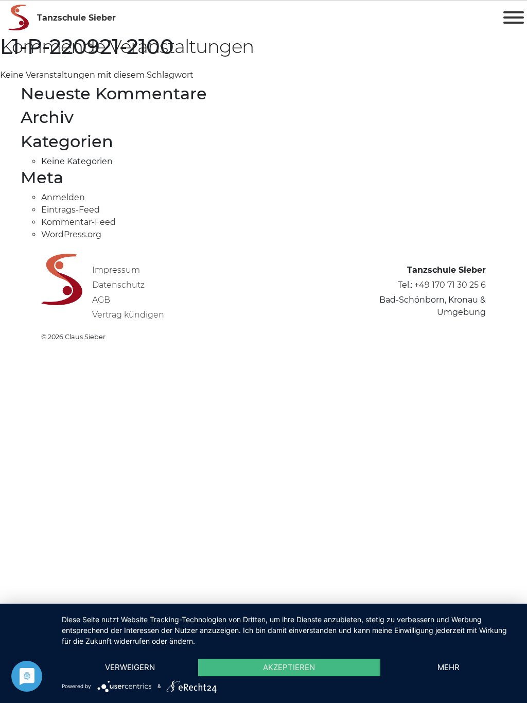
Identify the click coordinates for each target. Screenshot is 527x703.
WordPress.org (71, 234)
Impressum (116, 270)
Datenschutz (118, 285)
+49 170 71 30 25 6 (450, 285)
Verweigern (130, 667)
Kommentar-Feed (78, 222)
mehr (448, 667)
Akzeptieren (289, 667)
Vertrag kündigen (128, 315)
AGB (101, 300)
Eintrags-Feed (70, 210)
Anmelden (63, 197)
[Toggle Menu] (513, 17)
